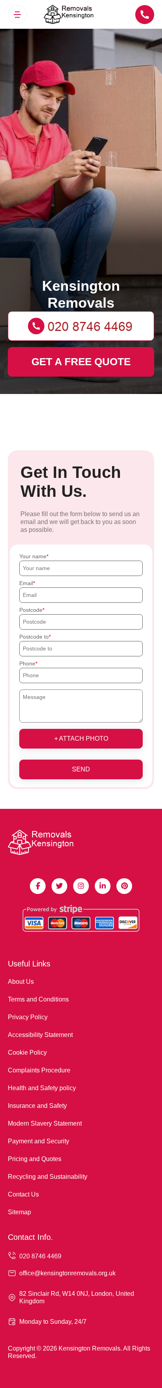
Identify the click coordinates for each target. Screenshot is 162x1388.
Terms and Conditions (38, 999)
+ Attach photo (81, 738)
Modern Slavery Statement (45, 1123)
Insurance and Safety (37, 1105)
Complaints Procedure (39, 1070)
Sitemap (19, 1212)
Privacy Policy (28, 1017)
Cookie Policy (27, 1052)
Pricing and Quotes (34, 1159)
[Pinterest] (124, 886)
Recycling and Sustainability (47, 1176)
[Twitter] (59, 886)
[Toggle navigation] (17, 14)
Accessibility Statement (40, 1034)
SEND (81, 769)
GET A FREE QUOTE (81, 362)
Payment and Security (38, 1141)
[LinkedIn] (102, 886)
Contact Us (23, 1194)
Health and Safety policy (42, 1088)
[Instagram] (81, 886)
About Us (21, 981)
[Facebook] (38, 886)
